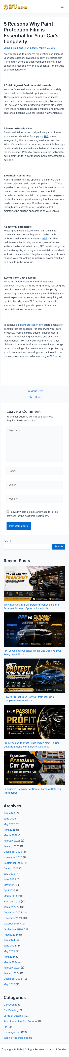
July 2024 (9, 940)
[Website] (34, 499)
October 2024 (12, 923)
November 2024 (13, 918)
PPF (46, 136)
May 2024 (9, 951)
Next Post (35, 397)
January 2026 (11, 846)
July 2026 (9, 813)
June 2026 (10, 818)
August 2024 (11, 934)
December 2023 (13, 978)
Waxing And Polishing (16, 1037)
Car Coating (10, 1004)
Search (8, 541)
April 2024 (9, 956)
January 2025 (11, 906)
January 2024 (11, 973)
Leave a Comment (14, 47)
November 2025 (13, 857)
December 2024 (13, 912)
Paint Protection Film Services (20, 1021)
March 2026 (11, 835)
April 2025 (9, 890)
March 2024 (11, 962)
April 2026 (9, 829)
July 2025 (9, 873)
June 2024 (10, 945)
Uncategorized (12, 1032)
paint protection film (31, 324)
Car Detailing (11, 1010)
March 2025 (11, 896)
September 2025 (13, 862)
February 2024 (12, 967)
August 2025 (11, 868)
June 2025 (10, 879)
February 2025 (12, 901)
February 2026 (12, 840)
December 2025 (13, 851)
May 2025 (9, 884)
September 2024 (13, 929)
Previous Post (34, 391)
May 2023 (9, 984)
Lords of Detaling (13, 1015)
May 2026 (9, 824)
